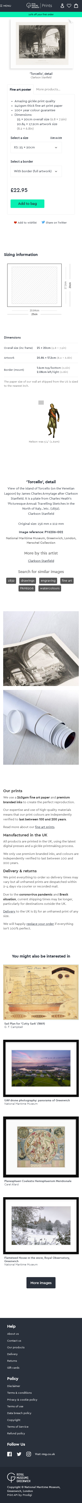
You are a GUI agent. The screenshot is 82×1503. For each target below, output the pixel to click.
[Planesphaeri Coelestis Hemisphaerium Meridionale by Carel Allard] (41, 1146)
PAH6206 (27, 588)
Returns (12, 1361)
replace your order (40, 924)
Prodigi (27, 1495)
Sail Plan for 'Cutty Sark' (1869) (24, 1023)
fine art (67, 580)
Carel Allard (11, 1184)
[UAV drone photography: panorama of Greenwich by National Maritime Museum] (41, 1068)
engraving (48, 580)
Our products (15, 1347)
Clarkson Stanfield (41, 77)
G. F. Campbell (13, 1027)
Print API (12, 1495)
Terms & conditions (19, 1393)
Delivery (9, 911)
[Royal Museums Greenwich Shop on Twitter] (19, 1455)
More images (41, 1283)
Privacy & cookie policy (22, 1399)
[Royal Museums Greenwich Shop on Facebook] (9, 1455)
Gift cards (13, 1367)
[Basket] (76, 5)
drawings (27, 580)
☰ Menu (5, 6)
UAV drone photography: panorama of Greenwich (37, 1100)
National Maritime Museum (21, 1103)
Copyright (13, 1420)
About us (13, 1334)
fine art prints (44, 827)
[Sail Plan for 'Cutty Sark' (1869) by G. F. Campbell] (41, 1019)
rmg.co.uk (48, 1454)
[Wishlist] (69, 5)
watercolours (50, 588)
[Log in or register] (62, 5)
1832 (11, 580)
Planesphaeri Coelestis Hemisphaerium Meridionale (37, 1181)
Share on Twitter (56, 222)
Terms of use (15, 1406)
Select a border (22, 161)
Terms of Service (17, 1426)
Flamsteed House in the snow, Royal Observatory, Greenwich (37, 1259)
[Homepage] (39, 5)
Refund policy (16, 1433)
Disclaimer (13, 1386)
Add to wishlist (27, 222)
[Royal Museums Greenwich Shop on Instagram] (28, 1455)
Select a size (36, 137)
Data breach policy (19, 1413)
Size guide (56, 137)
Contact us (14, 1340)
